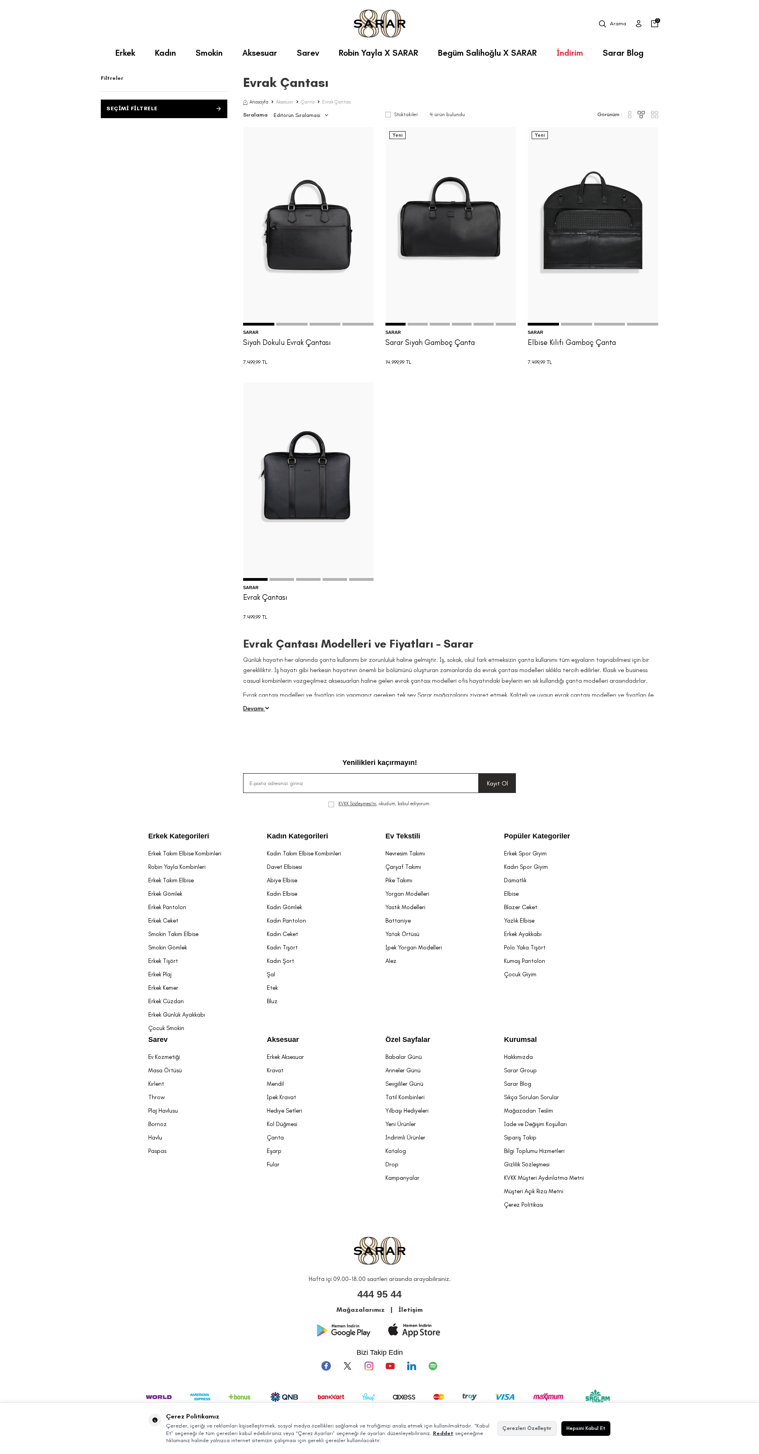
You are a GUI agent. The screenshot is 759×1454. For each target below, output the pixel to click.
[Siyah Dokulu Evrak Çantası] (308, 226)
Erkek (125, 53)
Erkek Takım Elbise (171, 880)
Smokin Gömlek (167, 947)
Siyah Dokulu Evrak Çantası (287, 342)
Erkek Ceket (163, 920)
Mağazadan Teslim (528, 1110)
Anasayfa (258, 102)
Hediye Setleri (284, 1110)
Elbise (511, 893)
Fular (273, 1164)
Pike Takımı (398, 880)
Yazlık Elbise (519, 920)
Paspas (157, 1151)
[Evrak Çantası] (308, 481)
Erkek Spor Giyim (525, 853)
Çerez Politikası (523, 1204)
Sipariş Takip (520, 1137)
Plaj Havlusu (163, 1110)
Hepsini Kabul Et (585, 1428)
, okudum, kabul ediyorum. (384, 803)
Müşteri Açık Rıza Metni (533, 1191)
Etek (272, 987)
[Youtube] (390, 1366)
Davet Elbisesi (284, 866)
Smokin (209, 53)
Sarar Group (520, 1070)
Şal (271, 974)
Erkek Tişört (163, 960)
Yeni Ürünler (400, 1124)
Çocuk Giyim (520, 974)
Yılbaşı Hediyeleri (407, 1110)
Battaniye (398, 920)
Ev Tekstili (402, 836)
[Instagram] (369, 1366)
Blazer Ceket (520, 907)
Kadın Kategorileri (297, 836)
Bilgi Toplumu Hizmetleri (534, 1151)
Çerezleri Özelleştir (526, 1428)
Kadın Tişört (282, 947)
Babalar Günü (403, 1056)
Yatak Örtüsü (402, 934)
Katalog (395, 1151)
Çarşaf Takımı (403, 866)
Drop (391, 1164)
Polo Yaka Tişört (525, 947)
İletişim (410, 1309)
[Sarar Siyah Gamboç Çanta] (450, 226)
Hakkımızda (518, 1056)
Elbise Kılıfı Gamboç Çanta (572, 342)
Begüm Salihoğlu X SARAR (487, 53)
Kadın (165, 53)
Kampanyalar (402, 1177)
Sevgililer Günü (404, 1083)
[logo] (379, 23)
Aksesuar (259, 53)
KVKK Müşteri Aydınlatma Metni (544, 1177)
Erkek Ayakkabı (523, 934)
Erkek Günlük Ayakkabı (176, 1014)
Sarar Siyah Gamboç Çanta (430, 342)
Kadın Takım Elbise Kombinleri (304, 853)
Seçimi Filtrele (132, 108)
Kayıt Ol (497, 783)
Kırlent (156, 1083)
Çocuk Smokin (166, 1028)
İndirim (570, 53)
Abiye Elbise (282, 880)
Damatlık (515, 880)
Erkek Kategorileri (178, 836)
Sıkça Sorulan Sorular (531, 1097)
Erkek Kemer (163, 987)
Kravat (275, 1070)
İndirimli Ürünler (405, 1137)
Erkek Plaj (160, 974)
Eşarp (274, 1151)
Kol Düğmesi (282, 1124)
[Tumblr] (411, 1366)
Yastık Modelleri (405, 907)
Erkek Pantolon (167, 907)
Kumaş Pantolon (524, 960)
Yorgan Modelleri (407, 893)
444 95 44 (379, 1294)
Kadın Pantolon (286, 920)
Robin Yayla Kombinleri (177, 866)
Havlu (155, 1137)
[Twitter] (347, 1366)
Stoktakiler (406, 114)
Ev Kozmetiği (164, 1056)
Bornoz (157, 1124)
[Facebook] (326, 1366)
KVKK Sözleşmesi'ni (357, 803)
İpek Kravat (281, 1097)
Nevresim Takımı (405, 853)
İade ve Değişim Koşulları (535, 1124)
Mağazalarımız (360, 1309)
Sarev (308, 53)
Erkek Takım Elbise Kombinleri (184, 853)
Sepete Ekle (308, 308)
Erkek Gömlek (165, 893)
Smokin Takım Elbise (173, 934)
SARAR (251, 332)
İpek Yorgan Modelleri (413, 947)
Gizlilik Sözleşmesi (526, 1164)
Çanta (308, 102)
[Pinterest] (433, 1366)
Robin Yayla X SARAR (378, 53)
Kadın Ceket (282, 934)
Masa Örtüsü (165, 1070)
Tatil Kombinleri (405, 1097)
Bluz (272, 1001)
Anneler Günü (403, 1070)
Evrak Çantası (265, 597)
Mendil (275, 1083)
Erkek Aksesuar (285, 1056)
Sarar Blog (623, 53)
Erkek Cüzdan (166, 1001)
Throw (156, 1097)
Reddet (443, 1433)
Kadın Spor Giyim (526, 866)
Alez (390, 960)
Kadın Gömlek (284, 907)
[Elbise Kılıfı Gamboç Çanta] (593, 226)
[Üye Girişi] (639, 23)
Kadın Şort (280, 960)
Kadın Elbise (282, 893)
